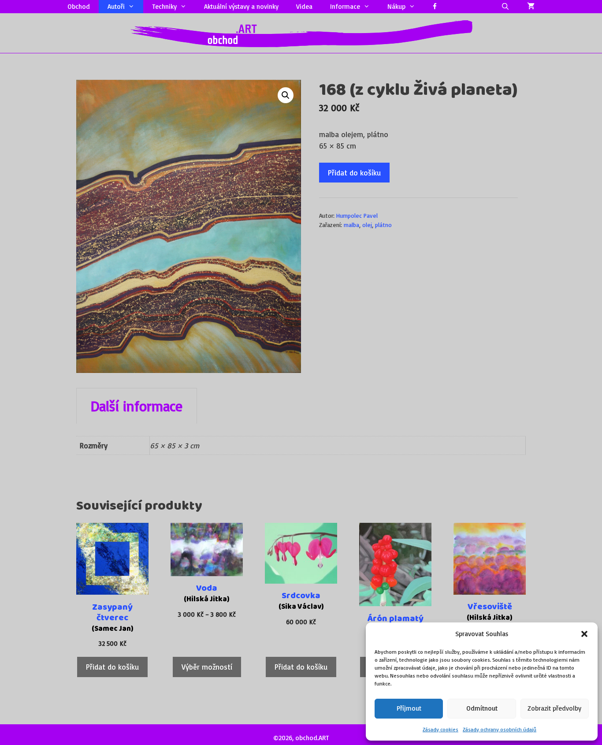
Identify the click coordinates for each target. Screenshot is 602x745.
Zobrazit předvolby (554, 708)
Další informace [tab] (136, 406)
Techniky (164, 6)
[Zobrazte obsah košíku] (530, 6)
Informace (345, 6)
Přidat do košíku (354, 172)
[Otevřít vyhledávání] (505, 6)
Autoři (116, 6)
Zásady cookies (440, 729)
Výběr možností (207, 666)
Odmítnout (482, 708)
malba (351, 224)
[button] (584, 634)
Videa (304, 6)
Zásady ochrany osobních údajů (499, 729)
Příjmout (409, 708)
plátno (383, 224)
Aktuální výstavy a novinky (241, 6)
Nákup (396, 6)
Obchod (78, 6)
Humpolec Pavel (357, 215)
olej (367, 224)
